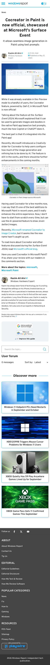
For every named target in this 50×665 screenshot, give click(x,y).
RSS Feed (6, 629)
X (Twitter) (21, 532)
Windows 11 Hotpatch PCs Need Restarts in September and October (25, 409)
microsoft (31, 267)
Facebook (14, 532)
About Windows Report (12, 546)
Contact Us (7, 551)
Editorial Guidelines (10, 569)
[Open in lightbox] (25, 179)
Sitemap (5, 634)
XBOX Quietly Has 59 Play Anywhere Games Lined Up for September (25, 478)
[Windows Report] (18, 3)
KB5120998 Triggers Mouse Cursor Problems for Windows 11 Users (25, 443)
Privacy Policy (8, 639)
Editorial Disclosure (10, 574)
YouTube (28, 532)
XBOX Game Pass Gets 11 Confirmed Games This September (25, 513)
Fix (3, 601)
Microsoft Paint (10, 270)
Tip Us (4, 556)
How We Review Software (13, 584)
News (4, 12)
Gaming (5, 611)
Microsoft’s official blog (25, 249)
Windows (6, 616)
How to (5, 606)
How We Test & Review (12, 579)
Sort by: (29, 362)
